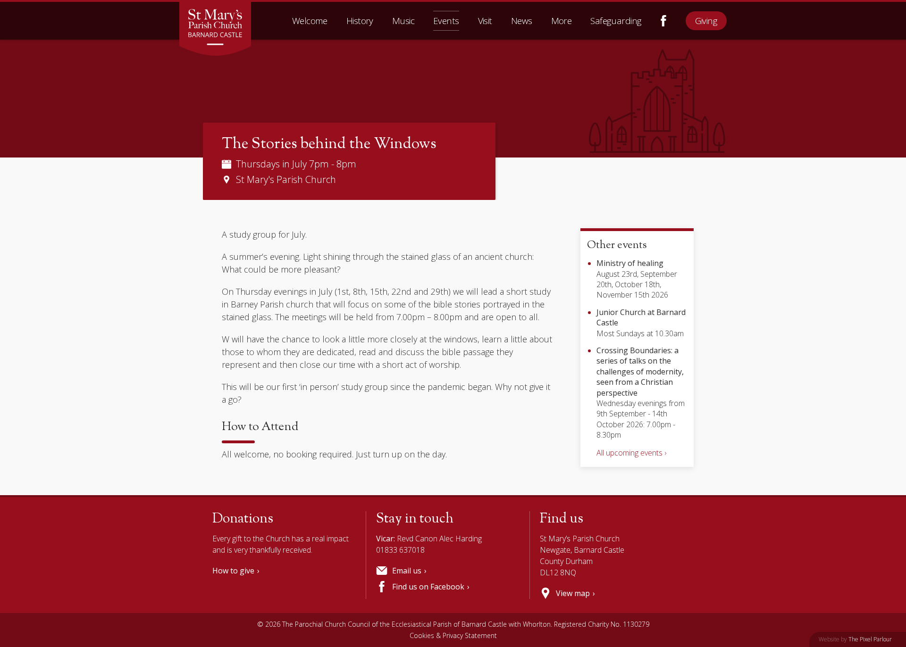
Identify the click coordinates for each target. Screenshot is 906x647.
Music (403, 21)
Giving (706, 21)
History (359, 21)
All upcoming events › (631, 453)
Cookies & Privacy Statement (453, 635)
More (561, 21)
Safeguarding (615, 21)
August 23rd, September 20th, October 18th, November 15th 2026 (636, 279)
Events (446, 21)
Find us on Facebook (663, 20)
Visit (485, 21)
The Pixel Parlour (870, 639)
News (521, 21)
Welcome (309, 21)
